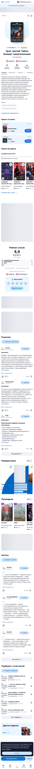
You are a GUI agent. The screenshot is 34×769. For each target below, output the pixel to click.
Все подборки (16, 717)
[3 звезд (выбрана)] (12, 47)
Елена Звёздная (17, 57)
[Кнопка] (10, 164)
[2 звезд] (13, 283)
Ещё (26, 99)
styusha (9, 567)
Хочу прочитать (11, 758)
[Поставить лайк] (2, 376)
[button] (17, 32)
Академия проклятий (8, 154)
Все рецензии (16, 454)
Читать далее (5, 370)
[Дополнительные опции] (24, 759)
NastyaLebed (9, 382)
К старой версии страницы (16, 5)
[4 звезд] (21, 283)
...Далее (8, 749)
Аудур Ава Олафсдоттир (21, 525)
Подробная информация (9, 113)
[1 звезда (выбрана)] (9, 47)
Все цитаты (16, 659)
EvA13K (7, 348)
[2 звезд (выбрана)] (11, 47)
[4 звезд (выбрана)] (14, 47)
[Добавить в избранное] (28, 15)
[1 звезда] (8, 283)
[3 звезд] (17, 283)
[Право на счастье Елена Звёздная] (7, 474)
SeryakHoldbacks (12, 597)
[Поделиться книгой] (31, 15)
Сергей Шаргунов (6, 525)
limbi (6, 415)
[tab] (4, 73)
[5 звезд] (15, 47)
